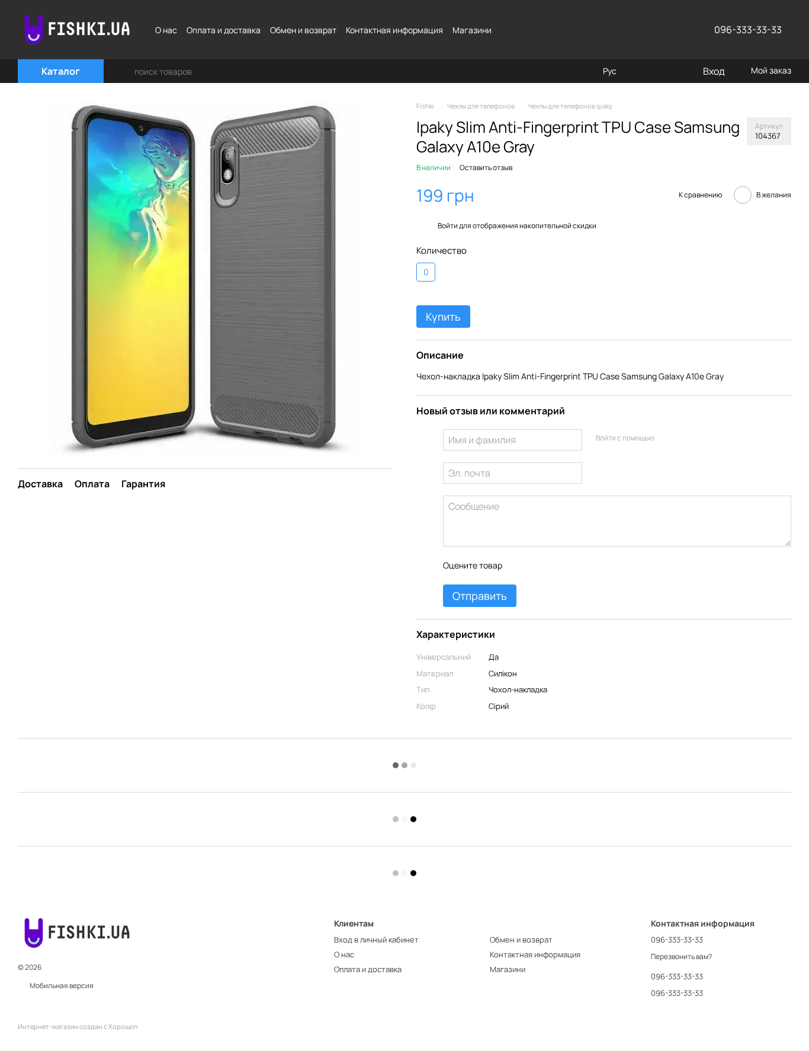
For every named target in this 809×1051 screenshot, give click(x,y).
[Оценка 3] (559, 565)
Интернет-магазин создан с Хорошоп (77, 1027)
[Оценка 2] (540, 565)
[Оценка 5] (597, 565)
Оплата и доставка (224, 30)
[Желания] (669, 71)
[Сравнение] (645, 71)
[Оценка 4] (578, 565)
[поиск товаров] (124, 71)
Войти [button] (448, 226)
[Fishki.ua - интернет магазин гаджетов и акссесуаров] (77, 932)
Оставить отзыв (486, 167)
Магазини (472, 30)
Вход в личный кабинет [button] (376, 939)
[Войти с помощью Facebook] (666, 438)
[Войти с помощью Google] (685, 438)
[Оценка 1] (521, 565)
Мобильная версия (61, 985)
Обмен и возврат (303, 30)
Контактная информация (394, 30)
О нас (166, 30)
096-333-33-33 (748, 29)
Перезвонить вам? (681, 956)
